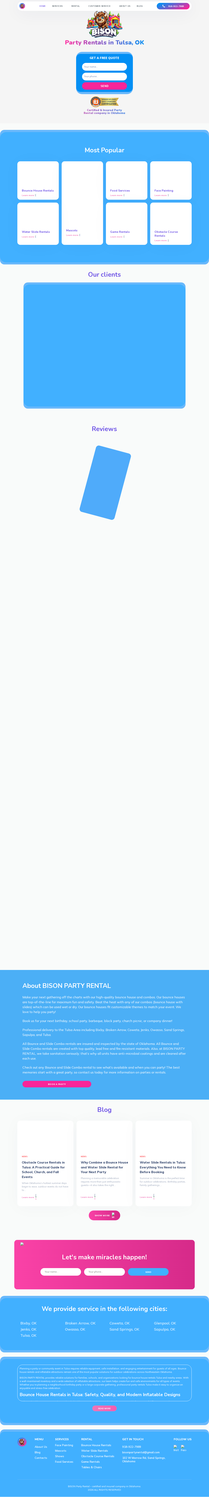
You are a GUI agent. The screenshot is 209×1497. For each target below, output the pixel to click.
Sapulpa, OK (164, 1329)
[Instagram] (176, 1448)
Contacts (41, 1457)
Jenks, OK (28, 1329)
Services (57, 6)
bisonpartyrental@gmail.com (141, 1452)
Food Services (64, 1461)
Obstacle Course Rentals (97, 1456)
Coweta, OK (120, 1323)
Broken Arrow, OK (80, 1323)
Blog (140, 6)
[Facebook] (183, 1448)
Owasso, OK (75, 1329)
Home (42, 6)
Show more (102, 1215)
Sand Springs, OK (124, 1329)
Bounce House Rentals (96, 1445)
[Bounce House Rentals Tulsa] (22, 6)
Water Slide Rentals (94, 1450)
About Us (124, 6)
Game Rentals (90, 1461)
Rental (75, 6)
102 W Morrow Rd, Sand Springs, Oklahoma (144, 1459)
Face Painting (64, 1445)
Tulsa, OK (28, 1335)
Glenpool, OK (165, 1323)
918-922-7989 (176, 6)
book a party (57, 1084)
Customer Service (99, 6)
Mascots (60, 1450)
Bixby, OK (28, 1323)
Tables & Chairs (91, 1467)
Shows (59, 1456)
